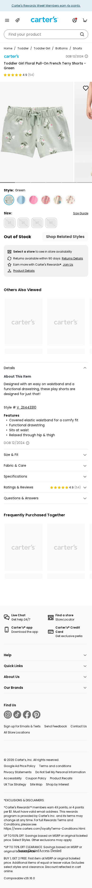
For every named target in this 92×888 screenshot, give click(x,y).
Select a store (24, 252)
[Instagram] (8, 715)
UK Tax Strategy (15, 784)
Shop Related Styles (65, 236)
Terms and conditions (55, 766)
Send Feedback (55, 726)
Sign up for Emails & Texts (22, 726)
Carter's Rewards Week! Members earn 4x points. (46, 6)
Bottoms (61, 48)
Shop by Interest (57, 784)
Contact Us (79, 726)
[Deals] (17, 20)
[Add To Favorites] (85, 88)
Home (8, 48)
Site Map (36, 784)
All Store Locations (17, 732)
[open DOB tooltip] (86, 56)
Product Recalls (61, 778)
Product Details (24, 271)
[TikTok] (17, 715)
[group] (36, 132)
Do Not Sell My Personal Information (60, 772)
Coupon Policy (35, 778)
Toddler (23, 48)
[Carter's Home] (46, 19)
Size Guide (80, 213)
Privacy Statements (18, 772)
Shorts (77, 48)
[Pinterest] (36, 715)
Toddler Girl (42, 48)
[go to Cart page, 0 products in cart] (85, 20)
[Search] (82, 34)
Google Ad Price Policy (19, 766)
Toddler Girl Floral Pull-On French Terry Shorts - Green (45, 65)
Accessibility (13, 778)
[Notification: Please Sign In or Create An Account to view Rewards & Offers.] (74, 20)
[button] (7, 182)
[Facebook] (27, 715)
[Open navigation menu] (7, 20)
